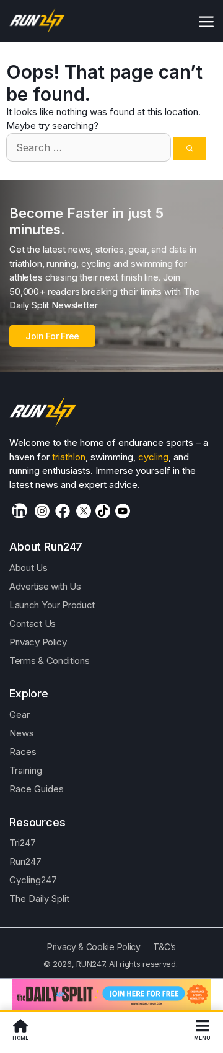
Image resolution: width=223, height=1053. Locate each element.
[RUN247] (37, 21)
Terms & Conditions (49, 660)
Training (25, 770)
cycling (153, 457)
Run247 (25, 861)
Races (23, 752)
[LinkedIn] (19, 510)
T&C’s (164, 947)
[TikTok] (102, 511)
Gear (19, 714)
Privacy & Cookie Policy (94, 947)
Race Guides (36, 789)
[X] (83, 511)
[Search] (189, 149)
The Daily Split (39, 898)
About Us (28, 568)
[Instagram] (42, 511)
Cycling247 (33, 880)
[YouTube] (122, 511)
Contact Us (32, 623)
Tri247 (22, 843)
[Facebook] (62, 511)
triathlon (68, 457)
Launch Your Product (52, 605)
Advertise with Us (45, 586)
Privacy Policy (38, 642)
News (21, 733)
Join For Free (52, 336)
